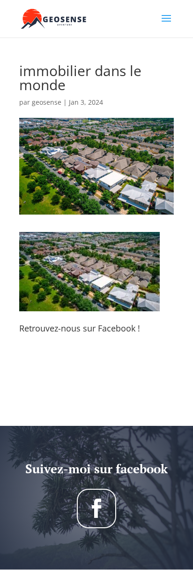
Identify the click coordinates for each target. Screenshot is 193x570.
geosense (46, 102)
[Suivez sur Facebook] (96, 508)
